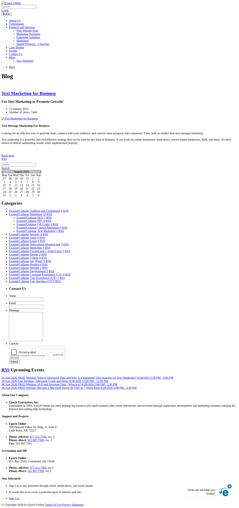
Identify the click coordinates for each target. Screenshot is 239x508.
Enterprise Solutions (28, 37)
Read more (7, 155)
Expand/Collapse (19, 210)
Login (5, 10)
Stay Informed (24, 60)
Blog (12, 57)
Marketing (22, 40)
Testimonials (16, 24)
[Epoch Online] (11, 3)
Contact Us (15, 54)
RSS (4, 159)
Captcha (14, 343)
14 (44, 214)
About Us (15, 20)
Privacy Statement (72, 504)
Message (14, 310)
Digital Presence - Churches (32, 44)
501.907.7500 (35, 440)
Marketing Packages (28, 34)
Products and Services (22, 27)
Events (13, 50)
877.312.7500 (38, 436)
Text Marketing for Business (28, 93)
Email (12, 303)
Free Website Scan (27, 30)
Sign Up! (14, 498)
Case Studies (16, 47)
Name (12, 295)
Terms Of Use (53, 504)
